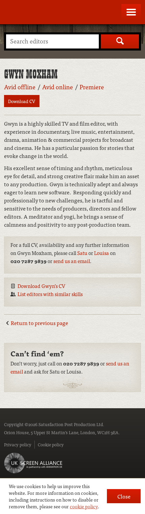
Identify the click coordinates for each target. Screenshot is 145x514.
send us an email (71, 261)
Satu (82, 253)
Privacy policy (17, 444)
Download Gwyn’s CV (41, 286)
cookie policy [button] (84, 506)
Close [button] (123, 496)
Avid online (57, 87)
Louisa (101, 253)
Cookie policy (51, 444)
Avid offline (19, 87)
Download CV (21, 101)
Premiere (92, 87)
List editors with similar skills (50, 294)
